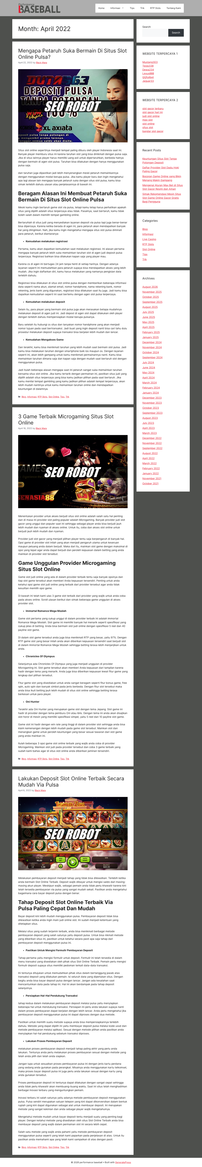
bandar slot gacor (152, 131)
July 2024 (148, 362)
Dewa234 (148, 69)
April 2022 (148, 458)
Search (146, 26)
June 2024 (148, 367)
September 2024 (152, 357)
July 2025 (148, 312)
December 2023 (152, 397)
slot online (148, 123)
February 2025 (151, 332)
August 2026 (150, 286)
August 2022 (150, 453)
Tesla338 (147, 65)
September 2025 (152, 302)
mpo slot (147, 119)
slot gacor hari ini (152, 112)
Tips (132, 8)
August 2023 (150, 417)
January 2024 (150, 392)
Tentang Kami (174, 8)
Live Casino (149, 239)
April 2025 (148, 327)
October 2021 (150, 483)
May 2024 (148, 372)
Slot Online (54, 396)
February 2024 (151, 387)
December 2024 (152, 342)
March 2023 (149, 433)
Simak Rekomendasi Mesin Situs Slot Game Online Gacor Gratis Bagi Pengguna (161, 198)
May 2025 (148, 322)
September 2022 (152, 448)
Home (101, 8)
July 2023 (148, 423)
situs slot (147, 127)
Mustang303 (150, 62)
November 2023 (152, 402)
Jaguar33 (148, 81)
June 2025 (148, 317)
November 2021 (151, 478)
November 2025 (152, 291)
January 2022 (150, 473)
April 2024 (148, 377)
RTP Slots (155, 8)
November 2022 (152, 443)
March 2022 (149, 463)
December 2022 (151, 438)
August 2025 (150, 307)
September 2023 (152, 412)
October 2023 (150, 407)
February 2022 (151, 468)
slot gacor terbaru (153, 108)
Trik (142, 8)
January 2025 (150, 337)
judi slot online (151, 116)
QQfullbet (148, 77)
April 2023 (148, 428)
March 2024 (149, 382)
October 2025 (150, 296)
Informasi (115, 8)
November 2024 (152, 347)
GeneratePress (123, 1162)
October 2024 (150, 352)
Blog (24, 396)
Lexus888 (148, 73)
